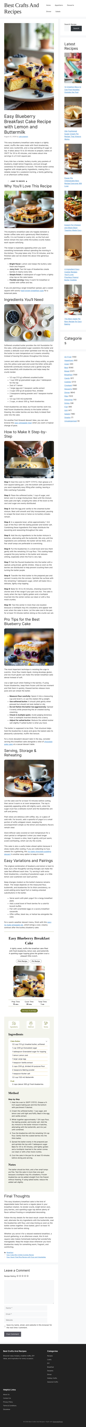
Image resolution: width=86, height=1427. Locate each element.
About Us (6, 1394)
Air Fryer (68, 357)
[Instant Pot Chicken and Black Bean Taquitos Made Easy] (73, 206)
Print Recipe (22, 961)
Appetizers (59, 5)
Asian (66, 364)
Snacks (67, 417)
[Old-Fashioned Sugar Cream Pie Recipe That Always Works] (73, 112)
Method (31, 1027)
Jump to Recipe (17, 181)
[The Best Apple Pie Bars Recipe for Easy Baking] (73, 300)
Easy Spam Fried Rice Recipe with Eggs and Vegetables (26, 1257)
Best (66, 368)
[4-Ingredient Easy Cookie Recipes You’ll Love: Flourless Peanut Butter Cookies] (73, 250)
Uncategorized (70, 421)
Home (48, 5)
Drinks (67, 403)
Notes (46, 1027)
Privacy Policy (8, 1402)
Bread (66, 371)
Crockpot (68, 385)
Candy (67, 378)
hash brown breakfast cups (32, 291)
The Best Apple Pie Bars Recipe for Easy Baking (73, 321)
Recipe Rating (10, 1276)
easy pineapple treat (23, 423)
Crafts (49, 1359)
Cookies (67, 382)
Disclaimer (6, 1409)
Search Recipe (70, 24)
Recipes (50, 1356)
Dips (66, 396)
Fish (66, 407)
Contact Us (7, 1398)
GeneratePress (58, 1421)
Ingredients (14, 1027)
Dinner (48, 11)
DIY (48, 1363)
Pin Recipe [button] (36, 961)
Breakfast (10, 1252)
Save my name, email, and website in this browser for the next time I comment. (29, 1326)
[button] (46, 1041)
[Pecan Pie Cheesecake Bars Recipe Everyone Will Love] (73, 159)
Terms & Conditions (9, 1405)
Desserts (70, 5)
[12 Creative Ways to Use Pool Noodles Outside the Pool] (73, 68)
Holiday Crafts (52, 1378)
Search (76, 28)
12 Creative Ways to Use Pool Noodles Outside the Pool (72, 89)
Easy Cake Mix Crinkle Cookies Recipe (20, 1255)
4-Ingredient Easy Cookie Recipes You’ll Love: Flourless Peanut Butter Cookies (71, 274)
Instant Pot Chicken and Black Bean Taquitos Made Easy (72, 227)
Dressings (68, 400)
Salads (57, 11)
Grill (66, 410)
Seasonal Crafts (52, 1382)
